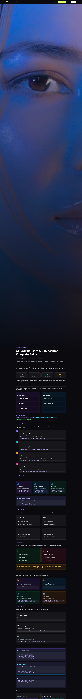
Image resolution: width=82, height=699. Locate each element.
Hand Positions (20, 542)
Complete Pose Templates (23, 646)
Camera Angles (20, 423)
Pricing (50, 1)
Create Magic (62, 1)
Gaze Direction (20, 606)
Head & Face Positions (22, 475)
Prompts (26, 1)
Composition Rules (21, 572)
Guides (36, 1)
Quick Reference (20, 691)
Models (41, 1)
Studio (46, 1)
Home (22, 1)
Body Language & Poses (22, 509)
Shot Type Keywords (21, 415)
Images (31, 1)
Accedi (68, 1)
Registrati (73, 1)
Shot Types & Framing (22, 385)
